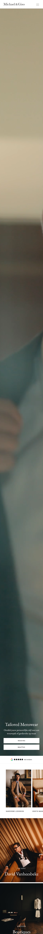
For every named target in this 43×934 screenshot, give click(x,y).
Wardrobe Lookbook (15, 811)
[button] (21, 759)
